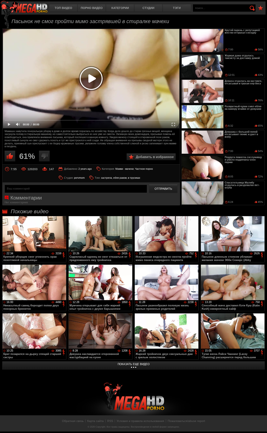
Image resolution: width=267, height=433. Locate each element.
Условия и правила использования (140, 421)
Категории (120, 8)
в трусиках (134, 177)
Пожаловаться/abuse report (186, 421)
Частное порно (144, 168)
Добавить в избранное (155, 157)
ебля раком (120, 177)
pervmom (79, 177)
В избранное (260, 8)
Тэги (177, 8)
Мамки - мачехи (124, 168)
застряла (106, 177)
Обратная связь (73, 421)
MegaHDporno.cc (24, 7)
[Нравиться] (10, 156)
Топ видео (63, 8)
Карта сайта (95, 421)
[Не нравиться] (44, 156)
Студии (148, 8)
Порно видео (92, 8)
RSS (110, 421)
